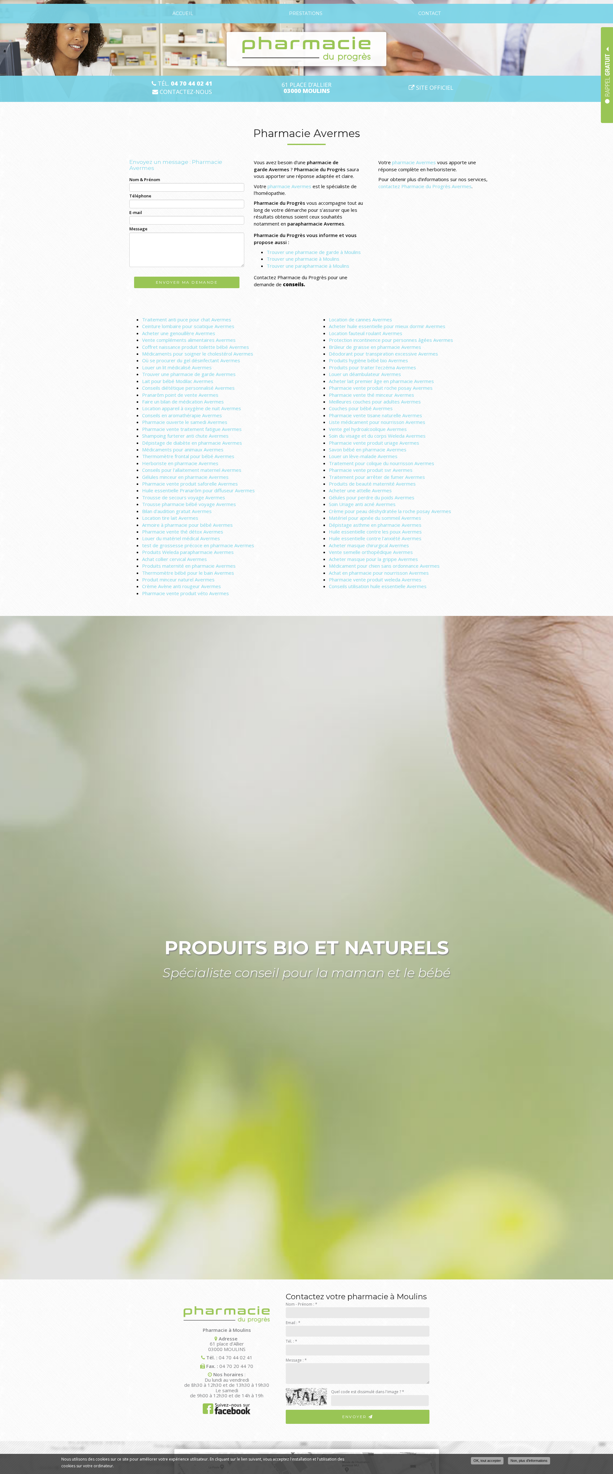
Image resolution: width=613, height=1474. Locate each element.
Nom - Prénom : (301, 1304)
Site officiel (433, 88)
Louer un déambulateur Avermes (365, 374)
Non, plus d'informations (529, 1460)
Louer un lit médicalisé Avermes (177, 367)
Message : (296, 1360)
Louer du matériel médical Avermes (181, 538)
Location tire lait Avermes (170, 518)
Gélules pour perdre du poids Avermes (371, 497)
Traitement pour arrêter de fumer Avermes (377, 477)
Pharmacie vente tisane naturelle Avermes (375, 415)
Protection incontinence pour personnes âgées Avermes (391, 340)
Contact (429, 13)
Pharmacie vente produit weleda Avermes (375, 579)
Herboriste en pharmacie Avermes (180, 463)
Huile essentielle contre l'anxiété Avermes (375, 538)
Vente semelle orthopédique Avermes (371, 552)
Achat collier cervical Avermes (174, 559)
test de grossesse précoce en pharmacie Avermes (198, 545)
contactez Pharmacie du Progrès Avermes (425, 186)
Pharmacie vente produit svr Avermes (370, 470)
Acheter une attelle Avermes (360, 490)
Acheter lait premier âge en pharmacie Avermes (381, 381)
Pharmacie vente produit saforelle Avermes (190, 483)
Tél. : (291, 1341)
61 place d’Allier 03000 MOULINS (227, 1346)
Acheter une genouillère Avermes (178, 333)
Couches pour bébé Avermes (361, 408)
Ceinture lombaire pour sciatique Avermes (188, 326)
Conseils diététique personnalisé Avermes (188, 388)
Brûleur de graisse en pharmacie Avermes (375, 347)
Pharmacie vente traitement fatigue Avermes (192, 429)
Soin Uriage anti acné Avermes (362, 504)
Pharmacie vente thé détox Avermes (182, 531)
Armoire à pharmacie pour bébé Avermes (187, 525)
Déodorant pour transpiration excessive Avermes (383, 353)
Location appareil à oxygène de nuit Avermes (191, 408)
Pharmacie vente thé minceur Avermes (371, 395)
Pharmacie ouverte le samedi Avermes (184, 422)
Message (138, 229)
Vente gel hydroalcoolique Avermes (368, 429)
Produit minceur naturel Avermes (178, 579)
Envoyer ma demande (187, 282)
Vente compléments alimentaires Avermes (189, 340)
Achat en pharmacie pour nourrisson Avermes (379, 573)
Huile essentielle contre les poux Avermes (375, 531)
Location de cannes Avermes (360, 319)
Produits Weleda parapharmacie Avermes (188, 552)
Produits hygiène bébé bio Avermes (368, 360)
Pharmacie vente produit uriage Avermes (374, 443)
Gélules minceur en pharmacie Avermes (185, 477)
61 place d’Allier (306, 88)
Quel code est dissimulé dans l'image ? (367, 1391)
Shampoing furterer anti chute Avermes (185, 436)
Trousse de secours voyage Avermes (183, 497)
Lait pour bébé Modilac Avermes (177, 381)
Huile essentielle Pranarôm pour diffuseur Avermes (198, 490)
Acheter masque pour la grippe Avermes (373, 559)
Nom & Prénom (144, 179)
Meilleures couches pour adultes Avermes (375, 401)
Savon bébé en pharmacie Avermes (367, 449)
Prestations (305, 13)
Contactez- (185, 92)
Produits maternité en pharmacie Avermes (189, 566)
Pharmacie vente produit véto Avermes (185, 593)
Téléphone (140, 196)
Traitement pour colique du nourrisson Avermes (381, 463)
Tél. (184, 84)
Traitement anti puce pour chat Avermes (186, 319)
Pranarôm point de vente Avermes (180, 395)
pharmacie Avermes (289, 186)
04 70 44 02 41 (236, 1357)
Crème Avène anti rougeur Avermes (181, 586)
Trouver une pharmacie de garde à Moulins (314, 252)
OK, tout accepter (487, 1460)
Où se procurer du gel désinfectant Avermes (191, 360)
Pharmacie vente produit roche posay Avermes (381, 388)
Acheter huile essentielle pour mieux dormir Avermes (387, 326)
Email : (293, 1322)
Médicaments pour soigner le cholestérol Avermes (197, 353)
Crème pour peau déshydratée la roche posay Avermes (390, 511)
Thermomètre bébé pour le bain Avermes (188, 573)
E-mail (135, 212)
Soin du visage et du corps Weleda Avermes (377, 436)
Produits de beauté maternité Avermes (372, 483)
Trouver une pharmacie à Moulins (303, 259)
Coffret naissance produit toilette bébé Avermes (195, 347)
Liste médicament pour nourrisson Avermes (377, 422)
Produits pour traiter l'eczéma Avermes (372, 367)
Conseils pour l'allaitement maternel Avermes (191, 470)
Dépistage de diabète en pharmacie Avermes (192, 443)
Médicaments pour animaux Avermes (182, 449)
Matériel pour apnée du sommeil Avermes (375, 518)
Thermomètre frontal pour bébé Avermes (188, 456)
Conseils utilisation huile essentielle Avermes (378, 586)
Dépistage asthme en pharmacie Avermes (375, 525)
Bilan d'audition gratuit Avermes (177, 511)
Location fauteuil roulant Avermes (365, 333)
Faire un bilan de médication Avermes (183, 401)
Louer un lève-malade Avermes (363, 456)
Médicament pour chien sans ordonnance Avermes (384, 566)
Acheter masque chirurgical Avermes (369, 545)
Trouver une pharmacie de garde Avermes (189, 374)
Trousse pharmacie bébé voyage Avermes (189, 504)
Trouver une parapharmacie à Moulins (308, 266)
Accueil (182, 13)
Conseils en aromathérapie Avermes (182, 415)
